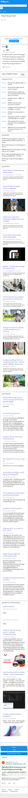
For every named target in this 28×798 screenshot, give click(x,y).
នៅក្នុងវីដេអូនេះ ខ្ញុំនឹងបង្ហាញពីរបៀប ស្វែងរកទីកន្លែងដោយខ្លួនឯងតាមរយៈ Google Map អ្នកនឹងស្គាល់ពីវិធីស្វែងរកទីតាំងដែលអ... (13, 194)
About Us (3, 789)
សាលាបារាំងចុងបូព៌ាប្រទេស (11, 413)
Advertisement (5, 791)
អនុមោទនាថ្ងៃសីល (8, 607)
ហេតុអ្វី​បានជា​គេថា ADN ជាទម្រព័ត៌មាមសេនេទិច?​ (12, 438)
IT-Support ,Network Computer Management (12, 715)
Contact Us (10, 789)
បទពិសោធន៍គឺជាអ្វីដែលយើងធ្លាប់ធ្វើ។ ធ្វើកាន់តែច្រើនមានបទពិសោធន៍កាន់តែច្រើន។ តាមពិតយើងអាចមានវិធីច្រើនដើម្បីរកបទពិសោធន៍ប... (13, 338)
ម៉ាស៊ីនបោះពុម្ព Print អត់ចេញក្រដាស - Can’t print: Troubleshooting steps (12, 632)
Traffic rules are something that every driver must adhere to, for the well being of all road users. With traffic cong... (13, 227)
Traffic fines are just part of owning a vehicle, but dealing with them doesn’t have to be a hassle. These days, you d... (13, 243)
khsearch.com (9, 764)
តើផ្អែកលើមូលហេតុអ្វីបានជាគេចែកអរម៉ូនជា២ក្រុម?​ (11, 555)
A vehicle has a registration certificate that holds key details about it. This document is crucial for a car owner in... (13, 178)
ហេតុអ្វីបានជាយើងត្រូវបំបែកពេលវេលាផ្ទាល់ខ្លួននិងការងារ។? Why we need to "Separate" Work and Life (13, 362)
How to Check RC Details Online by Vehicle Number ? (13, 171)
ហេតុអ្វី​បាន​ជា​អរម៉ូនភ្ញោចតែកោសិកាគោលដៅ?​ (14, 579)
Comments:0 (7, 67)
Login (22, 74)
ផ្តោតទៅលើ (6, 406)
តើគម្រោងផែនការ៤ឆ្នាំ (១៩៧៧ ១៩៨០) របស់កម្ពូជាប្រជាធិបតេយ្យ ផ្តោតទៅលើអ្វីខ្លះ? (13, 400)
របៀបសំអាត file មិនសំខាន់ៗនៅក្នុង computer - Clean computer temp (14, 673)
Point (24, 764)
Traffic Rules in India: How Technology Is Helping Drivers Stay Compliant (13, 219)
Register (14, 747)
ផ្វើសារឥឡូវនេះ (14, 41)
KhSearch (17, 789)
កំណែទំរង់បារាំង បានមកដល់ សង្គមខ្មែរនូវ (13, 466)
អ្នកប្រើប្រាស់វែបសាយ (17, 764)
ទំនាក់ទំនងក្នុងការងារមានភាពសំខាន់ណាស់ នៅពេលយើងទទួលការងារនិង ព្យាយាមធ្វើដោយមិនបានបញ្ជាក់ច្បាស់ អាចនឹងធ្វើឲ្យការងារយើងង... (14, 305)
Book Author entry (13, 791)
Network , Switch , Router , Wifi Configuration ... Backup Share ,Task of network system (14, 722)
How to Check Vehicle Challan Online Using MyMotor (12, 236)
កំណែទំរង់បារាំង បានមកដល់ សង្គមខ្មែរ (14, 460)
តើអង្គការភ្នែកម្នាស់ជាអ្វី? (8, 16)
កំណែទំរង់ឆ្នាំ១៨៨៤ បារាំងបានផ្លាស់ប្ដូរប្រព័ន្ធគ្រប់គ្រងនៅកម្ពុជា (14, 494)
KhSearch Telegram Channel (14, 754)
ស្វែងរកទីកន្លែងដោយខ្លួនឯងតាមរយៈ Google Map (11, 187)
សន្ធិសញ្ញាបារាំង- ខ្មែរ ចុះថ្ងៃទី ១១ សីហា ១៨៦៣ (13, 530)
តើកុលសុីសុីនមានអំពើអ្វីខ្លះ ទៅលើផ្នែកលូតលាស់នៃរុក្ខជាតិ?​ (13, 474)
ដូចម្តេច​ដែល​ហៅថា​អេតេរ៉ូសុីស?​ (12, 508)
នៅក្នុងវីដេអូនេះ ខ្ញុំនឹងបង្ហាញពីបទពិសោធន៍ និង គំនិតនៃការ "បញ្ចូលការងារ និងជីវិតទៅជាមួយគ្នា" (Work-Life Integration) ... (13, 370)
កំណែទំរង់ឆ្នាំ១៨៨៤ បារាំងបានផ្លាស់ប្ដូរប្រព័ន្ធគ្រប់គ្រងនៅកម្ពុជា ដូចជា (14, 501)
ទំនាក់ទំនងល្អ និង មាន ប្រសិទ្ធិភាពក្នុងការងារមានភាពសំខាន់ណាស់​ (13, 298)
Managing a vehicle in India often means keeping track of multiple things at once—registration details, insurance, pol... (14, 274)
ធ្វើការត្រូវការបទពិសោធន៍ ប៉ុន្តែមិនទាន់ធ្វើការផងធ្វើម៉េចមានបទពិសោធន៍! (13, 330)
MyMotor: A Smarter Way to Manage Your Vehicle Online (14, 267)
